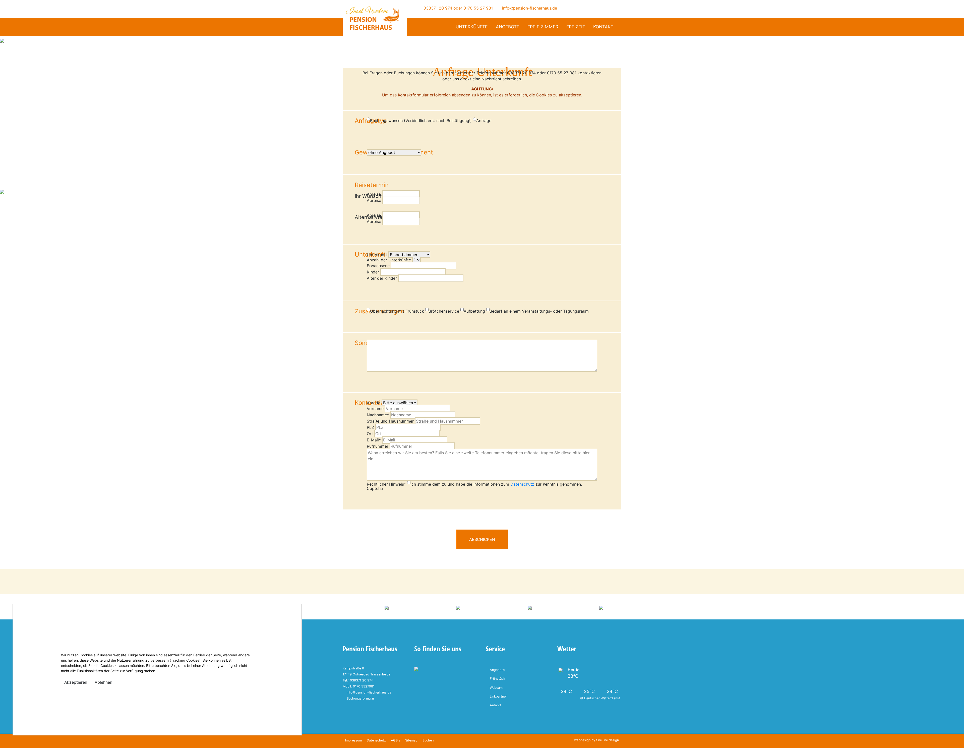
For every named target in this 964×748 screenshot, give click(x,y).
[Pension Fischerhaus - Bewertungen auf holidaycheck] (387, 607)
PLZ (370, 427)
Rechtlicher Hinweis (386, 484)
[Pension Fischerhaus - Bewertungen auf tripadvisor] (458, 607)
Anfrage (483, 120)
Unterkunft (377, 254)
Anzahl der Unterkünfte (389, 259)
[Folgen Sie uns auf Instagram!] (588, 8)
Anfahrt (495, 705)
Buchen (428, 740)
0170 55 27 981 (478, 8)
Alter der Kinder (382, 278)
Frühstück (497, 678)
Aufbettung (474, 311)
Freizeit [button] (575, 26)
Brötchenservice (444, 311)
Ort (370, 433)
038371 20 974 (437, 8)
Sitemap (411, 740)
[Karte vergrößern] (416, 668)
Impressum (353, 740)
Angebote (497, 670)
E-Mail (374, 439)
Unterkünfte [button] (472, 26)
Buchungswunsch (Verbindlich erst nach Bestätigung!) (421, 120)
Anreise (374, 194)
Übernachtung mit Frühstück (397, 311)
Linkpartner (498, 696)
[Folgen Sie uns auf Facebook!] (574, 8)
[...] (424, 215)
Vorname (375, 408)
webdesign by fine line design (596, 740)
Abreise (374, 200)
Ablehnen (103, 682)
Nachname (378, 414)
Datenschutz (522, 484)
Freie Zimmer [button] (542, 26)
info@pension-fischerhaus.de (529, 8)
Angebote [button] (507, 26)
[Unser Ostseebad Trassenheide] (530, 607)
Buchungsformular (360, 698)
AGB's (395, 740)
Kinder (373, 271)
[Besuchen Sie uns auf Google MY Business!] (581, 8)
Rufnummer (377, 446)
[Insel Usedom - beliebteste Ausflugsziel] (601, 607)
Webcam (496, 687)
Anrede (373, 402)
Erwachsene (378, 265)
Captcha (375, 488)
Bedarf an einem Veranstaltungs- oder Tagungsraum (539, 311)
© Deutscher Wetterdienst (600, 698)
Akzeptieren (75, 682)
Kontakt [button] (603, 26)
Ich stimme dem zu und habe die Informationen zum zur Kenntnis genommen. (496, 484)
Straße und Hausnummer (390, 421)
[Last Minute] (8, 205)
